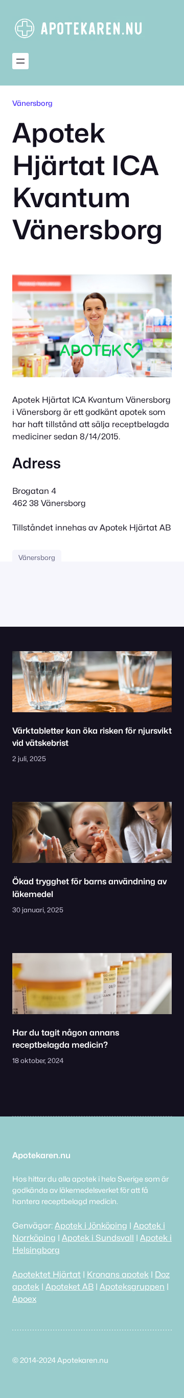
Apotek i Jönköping (91, 1225)
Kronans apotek (118, 1274)
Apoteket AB (69, 1286)
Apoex (24, 1299)
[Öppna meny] (20, 61)
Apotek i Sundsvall (98, 1238)
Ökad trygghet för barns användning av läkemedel (89, 887)
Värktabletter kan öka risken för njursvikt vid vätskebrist (92, 736)
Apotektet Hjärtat (46, 1274)
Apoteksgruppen (132, 1286)
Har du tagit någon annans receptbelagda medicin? (65, 1038)
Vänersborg (32, 103)
